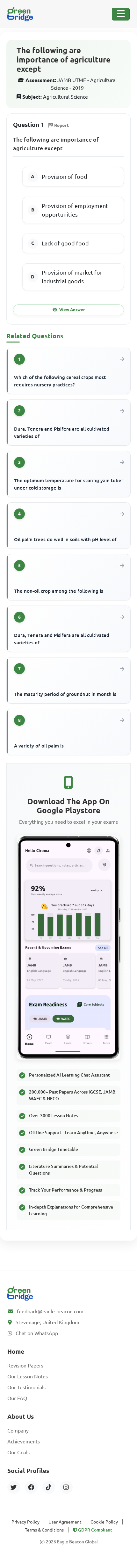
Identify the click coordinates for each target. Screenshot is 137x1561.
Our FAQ (17, 1398)
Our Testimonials (26, 1387)
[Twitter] (13, 1487)
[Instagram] (66, 1487)
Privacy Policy (25, 1521)
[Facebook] (31, 1487)
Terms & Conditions (44, 1529)
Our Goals (18, 1452)
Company (18, 1430)
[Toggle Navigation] (121, 14)
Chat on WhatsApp (37, 1333)
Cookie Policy (104, 1521)
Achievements (23, 1441)
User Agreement (65, 1521)
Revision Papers (25, 1365)
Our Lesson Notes (27, 1376)
